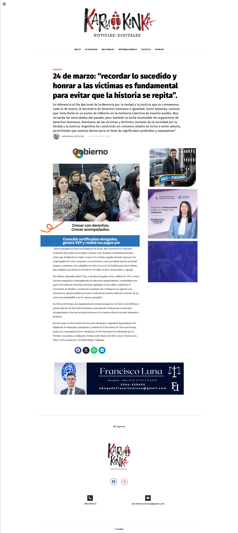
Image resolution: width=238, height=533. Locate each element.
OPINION (159, 49)
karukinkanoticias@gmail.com (148, 503)
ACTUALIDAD (91, 49)
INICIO (78, 49)
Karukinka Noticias (73, 136)
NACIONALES (108, 49)
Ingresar (120, 426)
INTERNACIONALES (128, 49)
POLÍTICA (146, 49)
